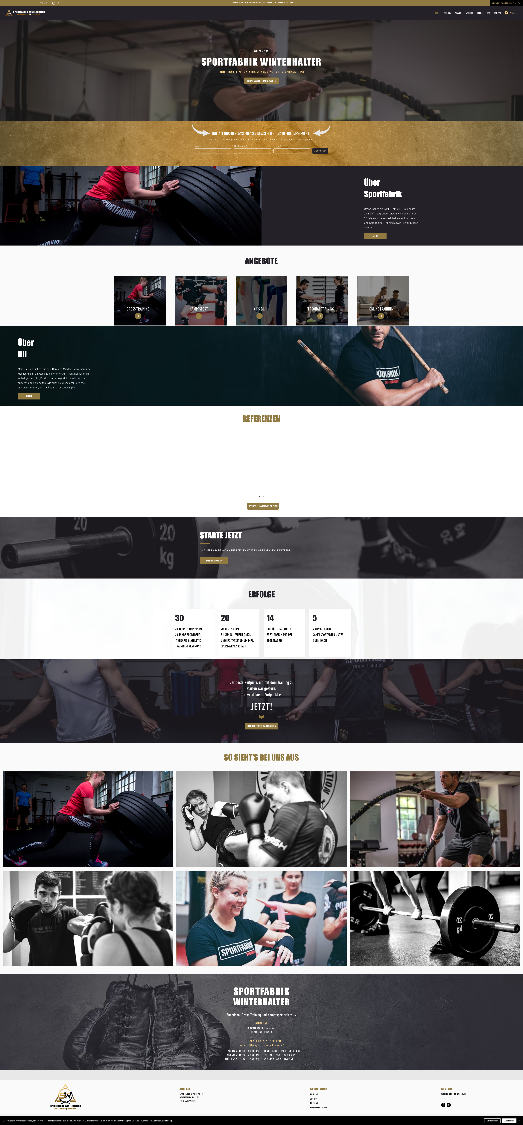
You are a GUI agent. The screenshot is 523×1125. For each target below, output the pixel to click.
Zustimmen (509, 1120)
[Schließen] (519, 1120)
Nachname (239, 146)
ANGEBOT (313, 1098)
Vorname (199, 146)
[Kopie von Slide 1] (263, 496)
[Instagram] (449, 1105)
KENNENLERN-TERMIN (318, 1107)
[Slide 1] (259, 496)
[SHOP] (138, 316)
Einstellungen (492, 1120)
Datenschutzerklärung (162, 1120)
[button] (480, 12)
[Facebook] (443, 1105)
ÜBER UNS (314, 1094)
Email (276, 146)
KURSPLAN (314, 1103)
